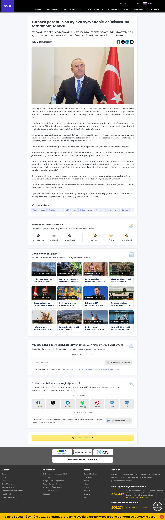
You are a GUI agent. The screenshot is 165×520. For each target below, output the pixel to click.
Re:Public (46, 494)
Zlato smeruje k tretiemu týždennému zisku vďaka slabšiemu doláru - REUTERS (43, 328)
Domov (5, 474)
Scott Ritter (47, 477)
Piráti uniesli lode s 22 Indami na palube (42, 280)
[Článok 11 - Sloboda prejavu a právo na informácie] (62, 452)
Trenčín (87, 490)
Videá (4, 480)
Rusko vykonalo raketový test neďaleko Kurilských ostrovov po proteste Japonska (95, 328)
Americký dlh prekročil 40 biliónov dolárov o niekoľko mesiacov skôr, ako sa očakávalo (121, 328)
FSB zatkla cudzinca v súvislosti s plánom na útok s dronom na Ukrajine (68, 280)
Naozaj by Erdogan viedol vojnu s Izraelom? (43, 304)
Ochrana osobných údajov (12, 490)
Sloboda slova (8, 487)
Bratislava (88, 477)
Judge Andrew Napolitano (53, 480)
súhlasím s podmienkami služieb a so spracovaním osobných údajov (93, 369)
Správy (4, 477)
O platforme (7, 484)
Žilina (86, 497)
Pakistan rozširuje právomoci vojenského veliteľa (95, 280)
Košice (86, 480)
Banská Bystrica (90, 474)
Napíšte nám (7, 494)
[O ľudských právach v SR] (82, 452)
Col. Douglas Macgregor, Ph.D (55, 474)
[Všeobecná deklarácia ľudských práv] (103, 452)
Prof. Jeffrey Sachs (50, 490)
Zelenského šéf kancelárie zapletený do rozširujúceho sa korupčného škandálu (94, 304)
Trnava (87, 494)
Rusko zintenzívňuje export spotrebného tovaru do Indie (67, 304)
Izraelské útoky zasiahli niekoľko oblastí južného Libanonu (69, 328)
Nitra (86, 484)
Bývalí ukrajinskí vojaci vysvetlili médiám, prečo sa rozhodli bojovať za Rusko (121, 280)
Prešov (86, 487)
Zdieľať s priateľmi (9, 497)
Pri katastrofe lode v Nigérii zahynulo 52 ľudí (121, 304)
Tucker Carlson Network (52, 484)
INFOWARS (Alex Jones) (52, 487)
